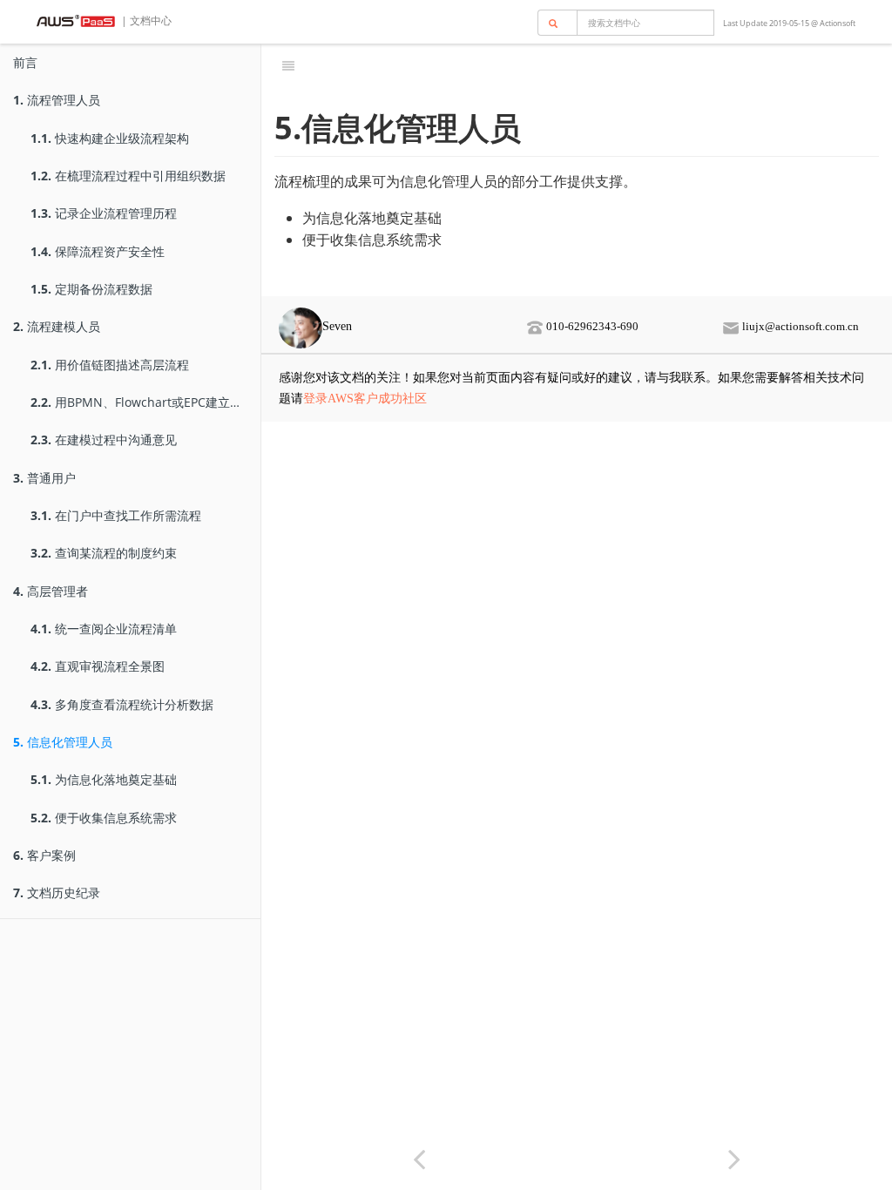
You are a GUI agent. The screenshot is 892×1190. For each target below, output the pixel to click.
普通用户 (44, 478)
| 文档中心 (145, 20)
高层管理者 (50, 591)
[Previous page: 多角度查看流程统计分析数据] (419, 1158)
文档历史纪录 (56, 892)
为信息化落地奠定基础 (103, 779)
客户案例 (44, 855)
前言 (25, 62)
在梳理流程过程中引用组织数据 (128, 175)
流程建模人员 (56, 326)
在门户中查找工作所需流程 (115, 515)
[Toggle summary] (288, 65)
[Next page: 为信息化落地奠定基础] (734, 1158)
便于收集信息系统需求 (103, 817)
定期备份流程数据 (91, 289)
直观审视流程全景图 (97, 666)
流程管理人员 (56, 99)
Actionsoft (837, 23)
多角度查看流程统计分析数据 (121, 704)
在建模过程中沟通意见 (103, 439)
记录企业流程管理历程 (103, 213)
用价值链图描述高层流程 (109, 364)
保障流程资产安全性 (97, 251)
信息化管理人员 (62, 742)
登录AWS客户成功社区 (365, 398)
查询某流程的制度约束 (103, 552)
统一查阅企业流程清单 (103, 628)
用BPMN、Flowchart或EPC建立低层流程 (145, 402)
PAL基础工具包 (597, 65)
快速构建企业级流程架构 (109, 138)
